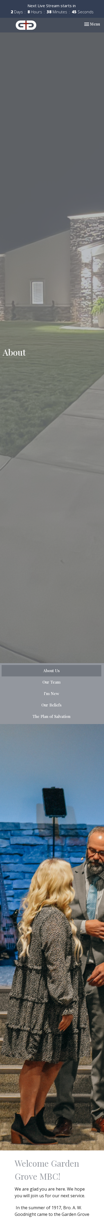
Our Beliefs (51, 705)
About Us (51, 670)
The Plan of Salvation (51, 716)
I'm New (51, 693)
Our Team (51, 682)
